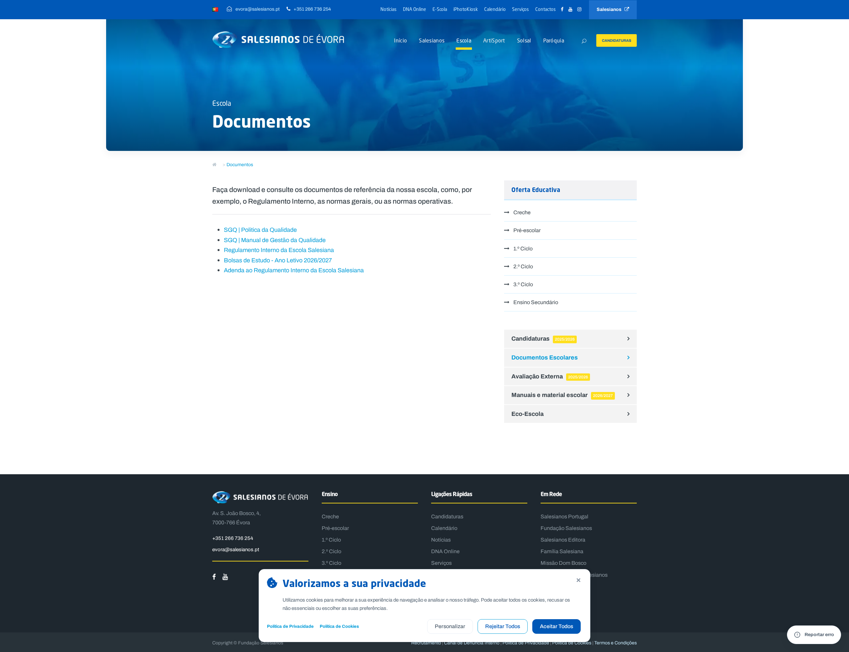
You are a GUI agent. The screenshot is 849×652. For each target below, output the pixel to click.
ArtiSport (494, 40)
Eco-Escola (527, 413)
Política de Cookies (339, 626)
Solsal (524, 40)
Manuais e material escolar (562, 394)
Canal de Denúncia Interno (471, 642)
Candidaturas (616, 40)
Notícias (388, 9)
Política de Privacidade (290, 626)
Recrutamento (426, 642)
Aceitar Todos (556, 626)
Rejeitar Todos (502, 626)
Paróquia (553, 40)
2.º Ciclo (523, 266)
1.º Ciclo (523, 248)
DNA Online (414, 9)
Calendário (495, 9)
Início (400, 40)
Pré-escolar (527, 230)
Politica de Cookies (571, 642)
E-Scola (439, 9)
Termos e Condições (615, 642)
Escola (463, 40)
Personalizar (450, 626)
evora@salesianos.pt (235, 549)
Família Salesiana (562, 551)
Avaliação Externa (549, 376)
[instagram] (579, 9)
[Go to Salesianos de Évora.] (214, 164)
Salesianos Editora (563, 540)
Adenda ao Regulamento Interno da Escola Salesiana (294, 270)
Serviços (520, 9)
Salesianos (610, 9)
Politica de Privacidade (525, 642)
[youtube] (570, 9)
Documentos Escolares (544, 357)
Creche (522, 212)
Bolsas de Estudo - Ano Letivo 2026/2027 (278, 260)
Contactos (545, 9)
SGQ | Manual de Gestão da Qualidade (275, 240)
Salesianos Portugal (564, 516)
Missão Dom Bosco (563, 563)
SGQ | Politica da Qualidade (260, 230)
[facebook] (562, 9)
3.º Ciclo (523, 284)
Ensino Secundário (535, 302)
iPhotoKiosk (465, 9)
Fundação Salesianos (566, 528)
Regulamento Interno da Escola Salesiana (279, 250)
